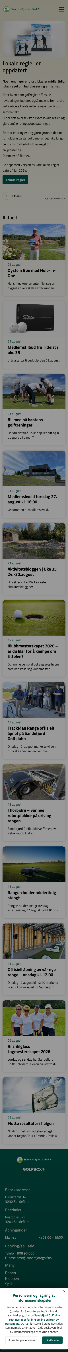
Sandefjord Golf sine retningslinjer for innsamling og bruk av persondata (32, 1319)
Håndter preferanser (22, 1340)
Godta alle (52, 1340)
